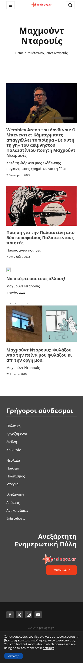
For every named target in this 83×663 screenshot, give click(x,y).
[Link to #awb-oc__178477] (10, 5)
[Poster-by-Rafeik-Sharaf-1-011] (41, 187)
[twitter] (19, 614)
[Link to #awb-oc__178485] (70, 5)
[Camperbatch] (41, 85)
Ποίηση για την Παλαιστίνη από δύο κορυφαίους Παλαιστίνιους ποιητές (40, 238)
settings (48, 648)
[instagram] (28, 614)
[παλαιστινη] (8, 269)
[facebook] (10, 614)
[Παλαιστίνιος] (41, 305)
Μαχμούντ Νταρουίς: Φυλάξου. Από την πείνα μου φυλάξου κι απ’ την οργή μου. (39, 355)
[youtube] (38, 614)
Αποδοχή (13, 656)
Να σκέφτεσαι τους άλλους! (35, 278)
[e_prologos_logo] (41, 2)
